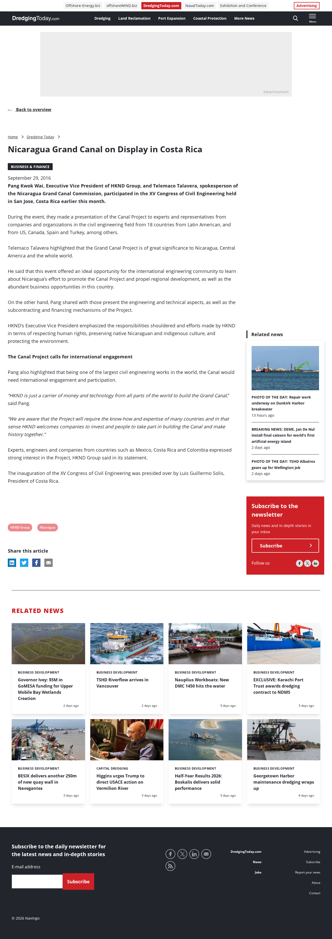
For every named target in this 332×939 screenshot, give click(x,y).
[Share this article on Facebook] (36, 563)
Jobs (258, 872)
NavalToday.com (199, 5)
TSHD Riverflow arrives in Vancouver (122, 683)
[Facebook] (299, 563)
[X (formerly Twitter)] (307, 563)
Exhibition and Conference (243, 5)
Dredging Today (40, 136)
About (316, 882)
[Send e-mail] (206, 854)
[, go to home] (35, 18)
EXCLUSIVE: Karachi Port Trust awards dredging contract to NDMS (278, 686)
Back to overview (33, 109)
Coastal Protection (209, 18)
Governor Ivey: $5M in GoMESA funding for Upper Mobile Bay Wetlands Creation (45, 689)
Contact (314, 893)
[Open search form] (295, 18)
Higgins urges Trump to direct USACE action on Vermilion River (120, 782)
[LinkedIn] (315, 563)
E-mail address (26, 867)
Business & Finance (30, 166)
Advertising (306, 5)
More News (244, 18)
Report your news (307, 872)
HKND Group (20, 528)
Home (13, 136)
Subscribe (271, 546)
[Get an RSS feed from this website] (170, 866)
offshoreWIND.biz (122, 5)
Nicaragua (47, 528)
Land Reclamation (134, 18)
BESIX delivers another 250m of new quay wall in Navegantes (47, 782)
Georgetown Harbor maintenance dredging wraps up (283, 782)
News (257, 862)
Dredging (102, 18)
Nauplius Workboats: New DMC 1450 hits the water (202, 683)
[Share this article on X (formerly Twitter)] (24, 563)
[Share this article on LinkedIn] (12, 563)
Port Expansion (171, 18)
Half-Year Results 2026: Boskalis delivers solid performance (198, 782)
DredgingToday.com (161, 5)
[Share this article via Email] (48, 563)
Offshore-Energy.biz (83, 5)
